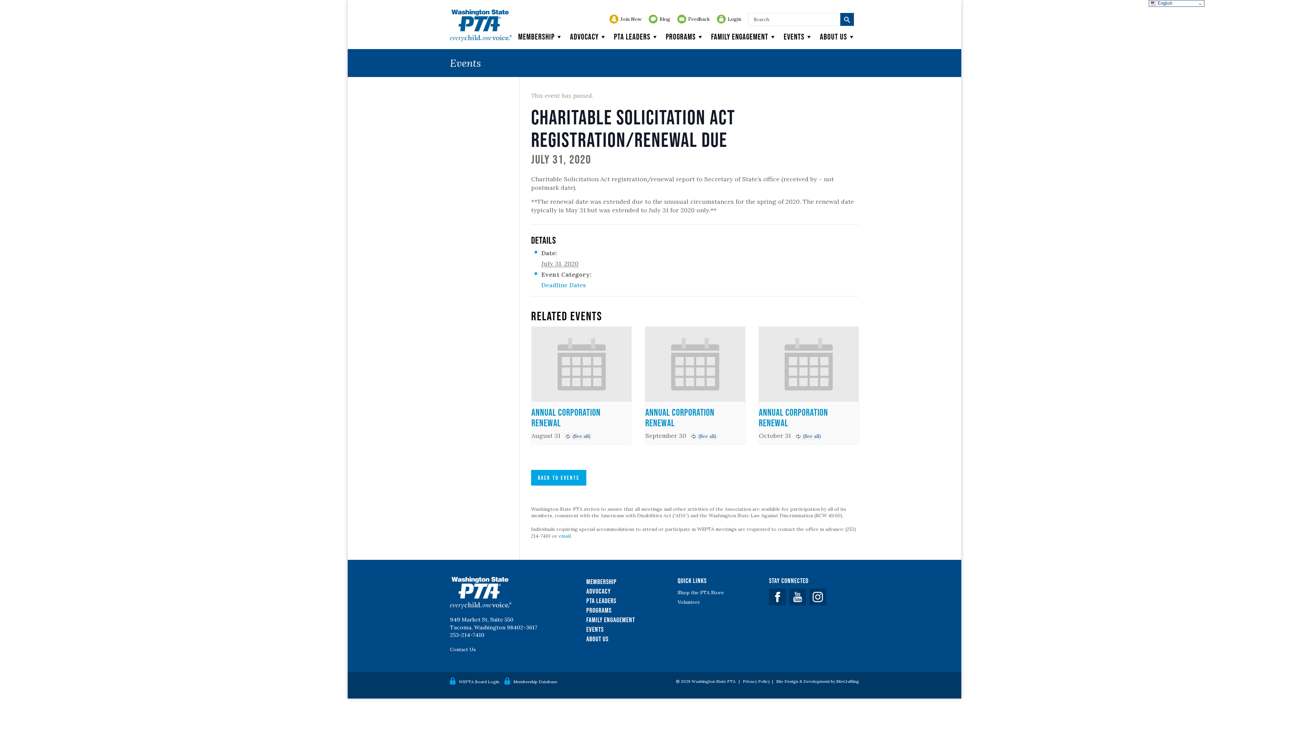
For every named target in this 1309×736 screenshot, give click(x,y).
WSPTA (481, 26)
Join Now (631, 19)
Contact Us (463, 649)
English (1164, 3)
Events (794, 36)
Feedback (699, 19)
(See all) (581, 436)
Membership (536, 36)
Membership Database (535, 681)
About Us (597, 639)
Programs (681, 36)
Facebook (777, 596)
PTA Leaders (632, 36)
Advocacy (584, 36)
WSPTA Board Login (479, 681)
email (565, 536)
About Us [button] (833, 36)
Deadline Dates (563, 285)
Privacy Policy (756, 681)
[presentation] (581, 364)
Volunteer (689, 602)
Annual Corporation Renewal (566, 417)
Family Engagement (739, 36)
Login (734, 19)
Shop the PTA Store (701, 592)
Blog (665, 19)
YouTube (797, 596)
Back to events (559, 478)
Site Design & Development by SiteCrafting (817, 681)
